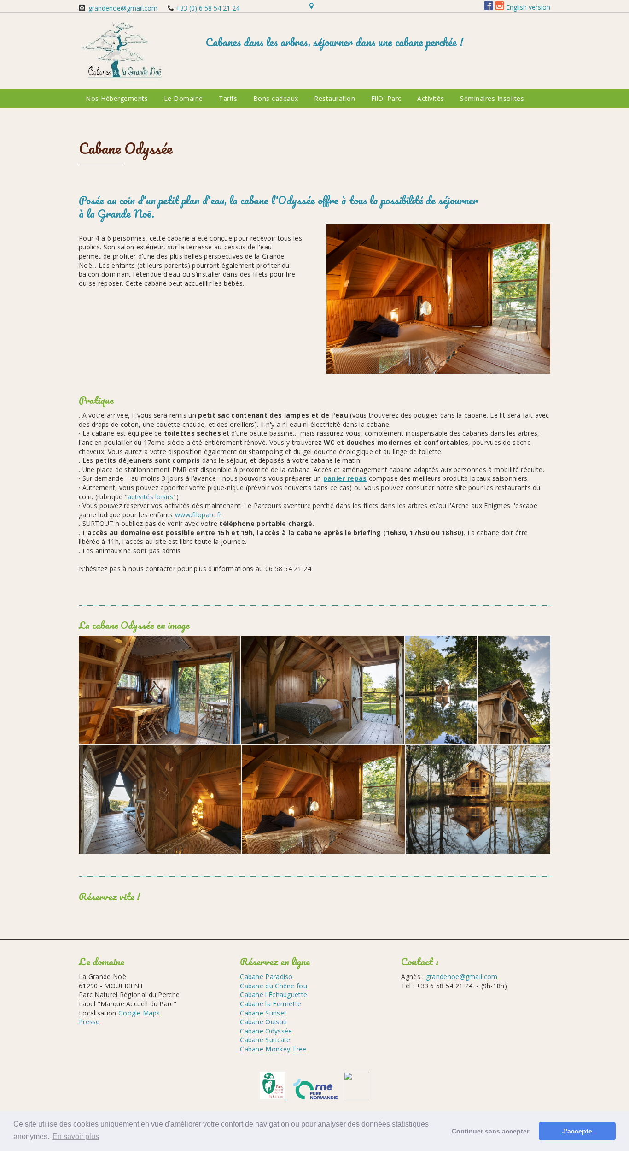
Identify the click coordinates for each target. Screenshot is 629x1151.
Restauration (334, 98)
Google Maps (139, 1013)
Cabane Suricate (265, 1039)
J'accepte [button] (577, 1131)
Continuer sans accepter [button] (490, 1131)
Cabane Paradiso (266, 976)
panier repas (345, 478)
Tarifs (228, 98)
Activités (430, 98)
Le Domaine (183, 98)
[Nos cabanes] (124, 80)
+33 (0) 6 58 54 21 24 (206, 8)
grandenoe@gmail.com (122, 8)
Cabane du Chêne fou (273, 985)
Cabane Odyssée (266, 1031)
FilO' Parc (386, 98)
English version (528, 7)
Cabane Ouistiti (263, 1021)
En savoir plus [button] (75, 1136)
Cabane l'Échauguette (273, 994)
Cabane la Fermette (270, 1003)
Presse (89, 1021)
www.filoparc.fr (198, 514)
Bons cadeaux (275, 98)
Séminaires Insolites (492, 98)
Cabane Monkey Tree (273, 1049)
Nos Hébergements (117, 98)
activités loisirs (150, 496)
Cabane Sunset (263, 1013)
